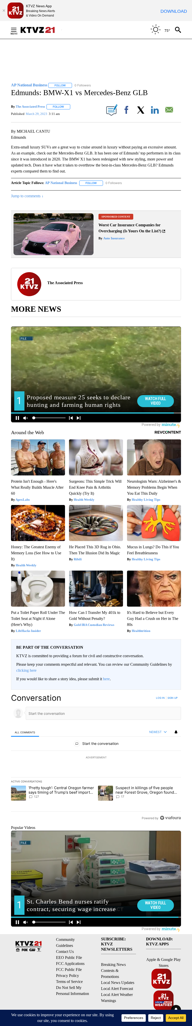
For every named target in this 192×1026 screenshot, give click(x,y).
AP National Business (61, 183)
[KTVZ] (41, 30)
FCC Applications (70, 963)
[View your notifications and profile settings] (176, 732)
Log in (160, 697)
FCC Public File (69, 969)
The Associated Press (30, 106)
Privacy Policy (67, 975)
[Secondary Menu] (17, 30)
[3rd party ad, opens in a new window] (54, 254)
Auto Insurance (113, 238)
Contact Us (65, 951)
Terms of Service (69, 981)
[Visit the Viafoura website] (170, 818)
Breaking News (113, 964)
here (106, 679)
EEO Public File (69, 957)
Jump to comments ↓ (27, 196)
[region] (96, 758)
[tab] (25, 732)
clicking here (26, 670)
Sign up (173, 697)
